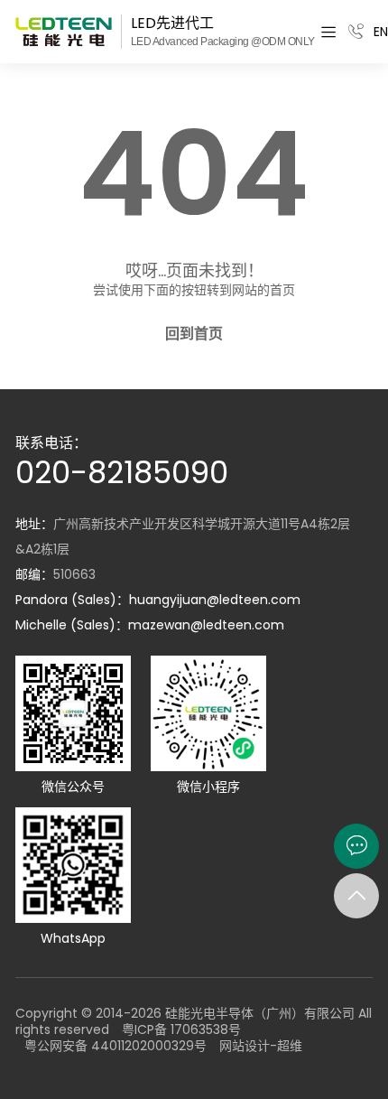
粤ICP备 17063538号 (181, 1029)
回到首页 (194, 334)
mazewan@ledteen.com (206, 625)
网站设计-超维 (260, 1046)
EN (381, 31)
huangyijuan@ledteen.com (214, 600)
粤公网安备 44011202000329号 (115, 1046)
